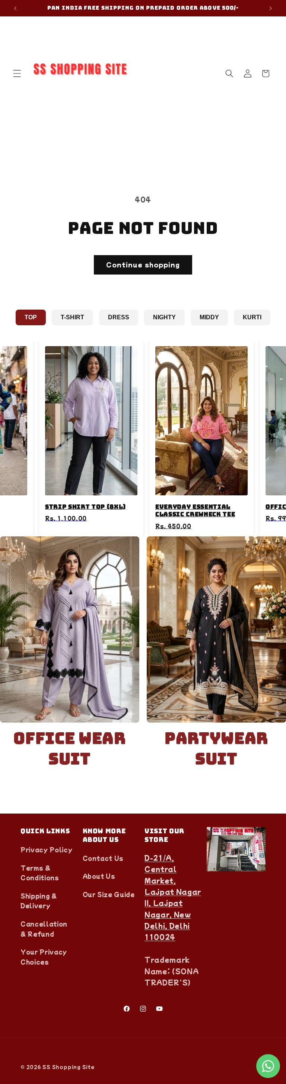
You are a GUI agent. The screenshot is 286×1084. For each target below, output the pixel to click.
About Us (99, 876)
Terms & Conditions (39, 873)
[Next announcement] (271, 8)
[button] (17, 73)
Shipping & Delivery (38, 901)
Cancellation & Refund (43, 928)
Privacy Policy (46, 849)
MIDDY (209, 317)
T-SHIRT (72, 317)
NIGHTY (164, 317)
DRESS (118, 317)
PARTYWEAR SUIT (216, 748)
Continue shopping (143, 264)
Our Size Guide (109, 894)
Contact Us (103, 858)
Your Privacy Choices (43, 956)
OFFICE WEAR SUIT (69, 748)
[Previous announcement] (15, 8)
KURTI (252, 317)
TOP (31, 317)
